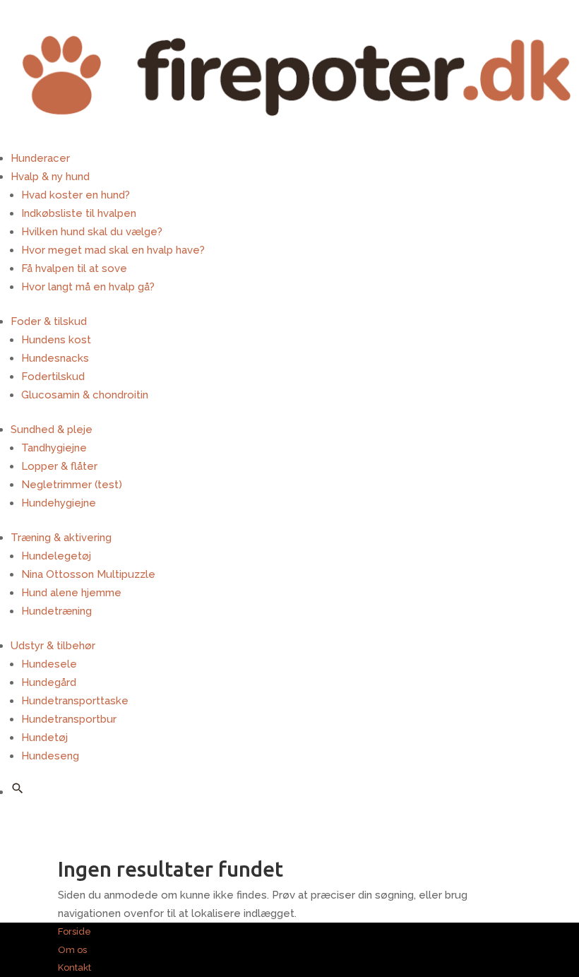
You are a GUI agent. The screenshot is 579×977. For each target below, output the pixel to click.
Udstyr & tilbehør (53, 645)
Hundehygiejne (58, 503)
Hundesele (49, 664)
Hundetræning (56, 611)
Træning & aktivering (61, 537)
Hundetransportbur (69, 719)
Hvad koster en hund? (75, 195)
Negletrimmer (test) (71, 484)
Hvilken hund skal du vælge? (91, 231)
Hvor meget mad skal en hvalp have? (113, 250)
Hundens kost (56, 339)
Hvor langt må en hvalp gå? (88, 286)
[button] (18, 788)
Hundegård (48, 682)
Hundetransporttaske (75, 700)
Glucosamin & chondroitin (84, 395)
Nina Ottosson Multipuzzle (88, 574)
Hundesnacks (55, 358)
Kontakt (74, 967)
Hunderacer (40, 158)
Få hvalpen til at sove (74, 268)
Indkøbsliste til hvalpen (78, 213)
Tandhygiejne (54, 448)
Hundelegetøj (56, 556)
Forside (74, 931)
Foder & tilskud (49, 321)
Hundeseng (50, 756)
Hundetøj (44, 737)
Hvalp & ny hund (50, 176)
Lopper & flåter (59, 466)
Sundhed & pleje (51, 429)
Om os (72, 950)
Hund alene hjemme (71, 592)
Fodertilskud (53, 376)
